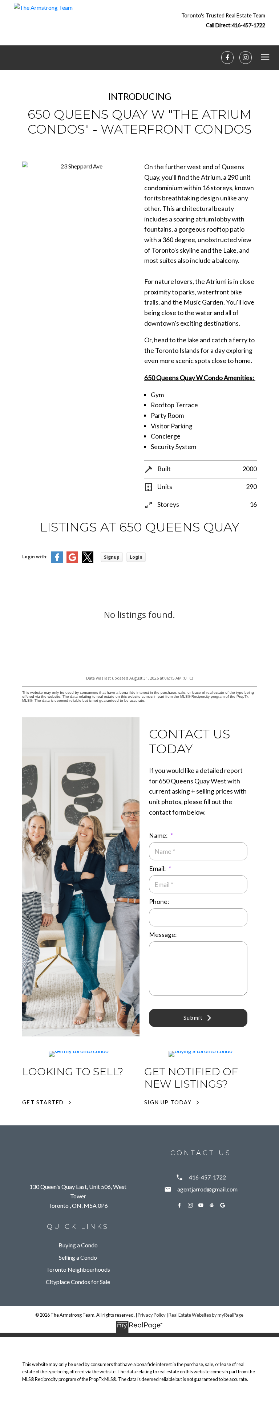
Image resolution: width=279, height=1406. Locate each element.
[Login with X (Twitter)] (87, 561)
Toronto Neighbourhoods (78, 1269)
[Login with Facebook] (57, 561)
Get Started (43, 1102)
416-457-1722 (248, 25)
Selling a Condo (78, 1257)
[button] (223, 20)
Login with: (35, 557)
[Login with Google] (72, 561)
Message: (163, 934)
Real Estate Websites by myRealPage (206, 1315)
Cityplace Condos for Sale (78, 1281)
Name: (159, 835)
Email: (158, 868)
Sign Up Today (168, 1102)
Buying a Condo (78, 1245)
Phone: (159, 901)
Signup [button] (112, 557)
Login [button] (136, 557)
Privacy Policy (152, 1315)
